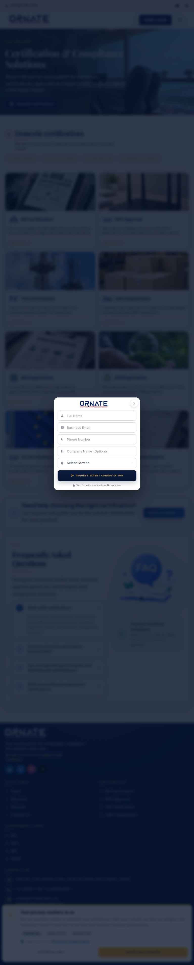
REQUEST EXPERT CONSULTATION (99, 475)
